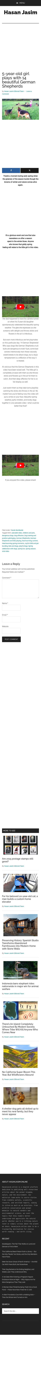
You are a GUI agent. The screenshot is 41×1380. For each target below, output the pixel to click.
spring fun (21, 549)
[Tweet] (29, 170)
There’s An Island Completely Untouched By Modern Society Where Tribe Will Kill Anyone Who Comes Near (20, 1028)
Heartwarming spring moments (13, 543)
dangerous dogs (8, 535)
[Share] (11, 170)
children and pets (29, 533)
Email (5, 615)
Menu (22, 3)
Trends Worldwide (17, 530)
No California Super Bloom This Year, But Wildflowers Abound (18, 1073)
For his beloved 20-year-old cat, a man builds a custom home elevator (20, 899)
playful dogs (23, 546)
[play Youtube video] (20, 306)
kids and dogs (13, 546)
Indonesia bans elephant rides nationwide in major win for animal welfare (20, 986)
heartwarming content (30, 541)
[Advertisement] (20, 50)
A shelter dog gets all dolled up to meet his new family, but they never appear (20, 1111)
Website (5, 626)
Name (5, 603)
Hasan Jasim (20, 12)
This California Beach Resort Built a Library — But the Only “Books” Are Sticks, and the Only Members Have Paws (19, 1254)
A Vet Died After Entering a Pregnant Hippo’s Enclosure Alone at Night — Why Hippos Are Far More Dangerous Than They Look (18, 1279)
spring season (31, 549)
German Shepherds (23, 538)
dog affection (19, 535)
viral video (5, 551)
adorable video (17, 533)
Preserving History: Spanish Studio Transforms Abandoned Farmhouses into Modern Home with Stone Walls (20, 944)
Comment (6, 578)
